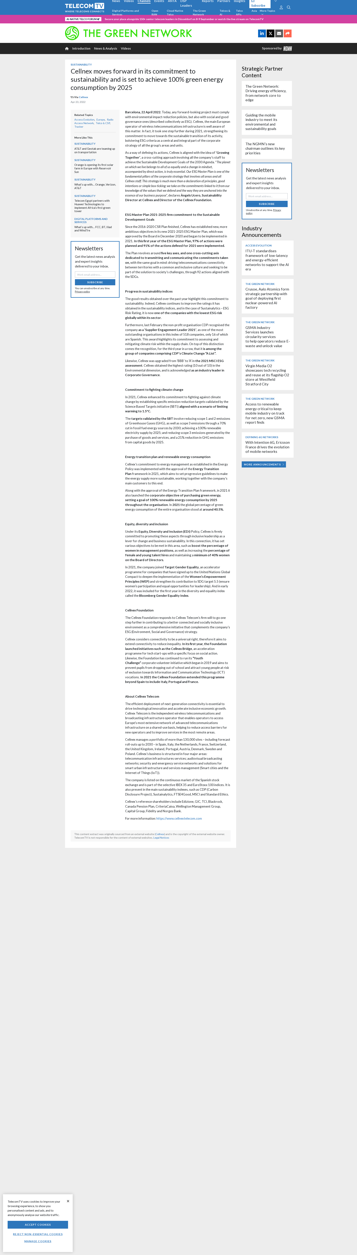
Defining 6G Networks (261, 437)
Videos (126, 48)
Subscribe (95, 282)
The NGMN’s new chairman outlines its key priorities (265, 148)
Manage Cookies (38, 1241)
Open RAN (155, 12)
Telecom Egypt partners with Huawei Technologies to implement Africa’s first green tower (92, 206)
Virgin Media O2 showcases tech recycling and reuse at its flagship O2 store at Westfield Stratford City (267, 375)
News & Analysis (105, 48)
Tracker (78, 126)
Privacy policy (82, 291)
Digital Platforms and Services (125, 12)
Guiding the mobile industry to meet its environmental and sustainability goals (261, 122)
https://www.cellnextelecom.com (179, 818)
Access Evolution (84, 119)
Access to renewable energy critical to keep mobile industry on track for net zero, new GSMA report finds (264, 413)
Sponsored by (272, 48)
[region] (38, 1223)
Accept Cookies (38, 1224)
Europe (101, 119)
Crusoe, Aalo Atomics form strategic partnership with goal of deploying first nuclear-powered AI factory (267, 298)
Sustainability (81, 64)
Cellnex (83, 97)
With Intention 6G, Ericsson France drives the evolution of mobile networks (267, 447)
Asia (254, 10)
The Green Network (199, 12)
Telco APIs (239, 12)
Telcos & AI (225, 12)
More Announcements (262, 464)
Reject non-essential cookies (37, 1234)
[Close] (68, 1201)
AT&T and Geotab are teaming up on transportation (94, 150)
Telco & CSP (103, 123)
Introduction (81, 48)
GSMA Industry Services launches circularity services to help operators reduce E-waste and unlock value (267, 336)
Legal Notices (161, 837)
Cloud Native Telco (175, 12)
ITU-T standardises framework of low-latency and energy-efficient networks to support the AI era (267, 260)
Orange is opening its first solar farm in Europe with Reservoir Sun (93, 168)
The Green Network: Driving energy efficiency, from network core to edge (265, 93)
